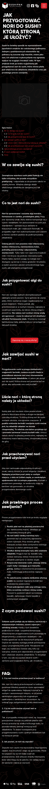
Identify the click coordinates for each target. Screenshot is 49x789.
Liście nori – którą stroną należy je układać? (27, 143)
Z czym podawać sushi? (14, 152)
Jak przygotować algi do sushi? (21, 136)
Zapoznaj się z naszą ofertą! (24, 340)
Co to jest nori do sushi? (18, 133)
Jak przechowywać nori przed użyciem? (25, 146)
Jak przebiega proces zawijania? (18, 149)
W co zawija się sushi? (14, 130)
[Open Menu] (44, 6)
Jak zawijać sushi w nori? (15, 140)
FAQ (6, 155)
